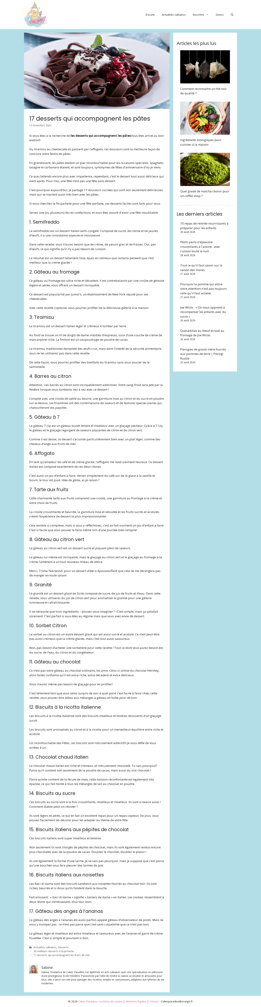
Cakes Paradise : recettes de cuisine (100, 1001)
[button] (232, 14)
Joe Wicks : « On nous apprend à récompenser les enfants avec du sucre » (203, 311)
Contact (154, 1001)
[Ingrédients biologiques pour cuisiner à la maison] (205, 132)
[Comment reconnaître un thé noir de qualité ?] (205, 81)
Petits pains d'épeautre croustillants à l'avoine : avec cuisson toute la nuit (200, 246)
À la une (150, 14)
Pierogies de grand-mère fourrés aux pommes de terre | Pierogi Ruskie (203, 353)
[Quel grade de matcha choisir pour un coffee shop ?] (205, 184)
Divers (220, 14)
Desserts (63, 947)
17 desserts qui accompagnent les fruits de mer (61, 955)
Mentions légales (136, 1001)
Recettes (198, 14)
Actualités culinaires (174, 14)
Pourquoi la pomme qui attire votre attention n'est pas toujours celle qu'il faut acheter (203, 288)
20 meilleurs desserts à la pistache (53, 951)
